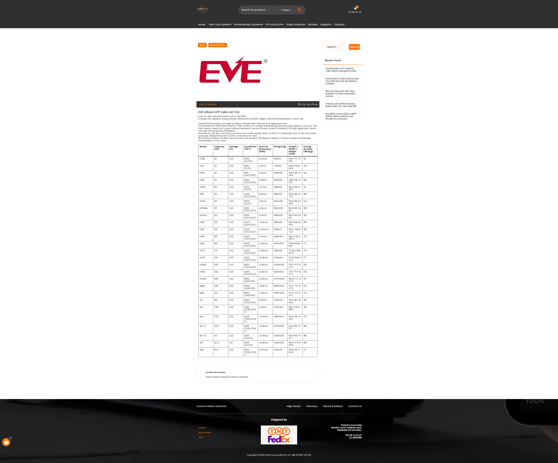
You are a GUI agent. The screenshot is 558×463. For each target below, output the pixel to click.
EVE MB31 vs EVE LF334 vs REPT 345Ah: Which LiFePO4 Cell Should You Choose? (341, 116)
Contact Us (355, 406)
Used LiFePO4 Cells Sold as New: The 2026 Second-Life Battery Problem (342, 81)
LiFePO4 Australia (215, 372)
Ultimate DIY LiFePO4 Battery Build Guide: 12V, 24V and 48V (341, 105)
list (316, 104)
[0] (6, 442)
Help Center (294, 406)
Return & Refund (332, 406)
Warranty (312, 406)
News (202, 45)
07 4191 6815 (355, 437)
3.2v (304, 104)
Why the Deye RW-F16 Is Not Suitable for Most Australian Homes (340, 93)
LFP (312, 104)
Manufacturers (217, 45)
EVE (308, 104)
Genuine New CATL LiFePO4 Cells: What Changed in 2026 (341, 69)
